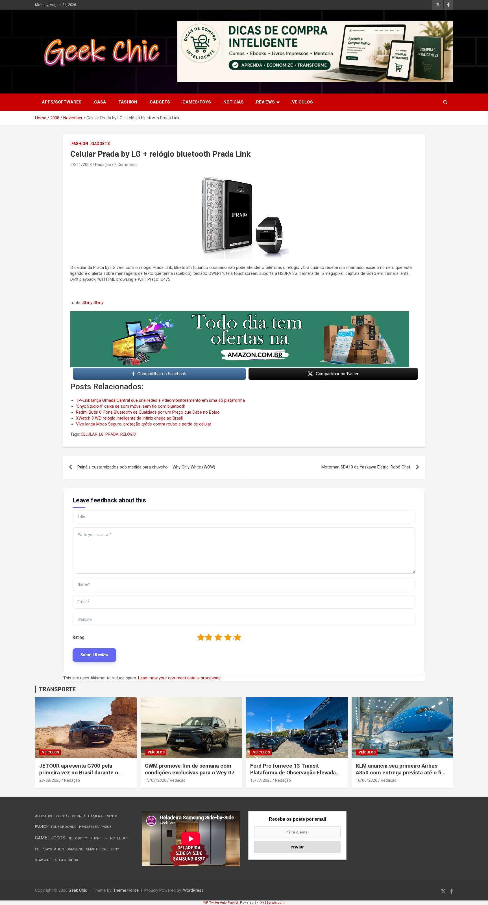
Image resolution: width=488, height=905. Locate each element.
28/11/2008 (81, 164)
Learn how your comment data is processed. (179, 678)
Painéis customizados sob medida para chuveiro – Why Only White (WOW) (146, 467)
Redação (103, 164)
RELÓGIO (128, 434)
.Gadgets (159, 102)
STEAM (60, 860)
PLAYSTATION (53, 849)
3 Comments (126, 164)
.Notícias (233, 102)
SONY (115, 849)
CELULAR (89, 434)
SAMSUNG (75, 849)
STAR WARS (44, 860)
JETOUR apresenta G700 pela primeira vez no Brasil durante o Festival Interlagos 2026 (78, 773)
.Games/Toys (196, 102)
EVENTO (111, 816)
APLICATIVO (44, 816)
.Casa (99, 102)
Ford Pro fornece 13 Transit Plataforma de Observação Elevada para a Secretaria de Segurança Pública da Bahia (293, 776)
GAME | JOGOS (50, 838)
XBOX (73, 860)
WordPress (193, 890)
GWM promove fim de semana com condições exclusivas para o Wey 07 (189, 769)
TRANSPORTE (57, 689)
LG (101, 434)
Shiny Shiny (92, 302)
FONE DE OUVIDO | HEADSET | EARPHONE (81, 827)
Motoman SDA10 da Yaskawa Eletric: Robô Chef (366, 467)
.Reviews (265, 102)
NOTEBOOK (119, 838)
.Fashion (127, 102)
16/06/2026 (366, 780)
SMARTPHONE (97, 849)
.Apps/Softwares (61, 102)
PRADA (112, 434)
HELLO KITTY (77, 838)
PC (37, 849)
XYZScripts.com (272, 902)
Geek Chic (78, 890)
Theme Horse (126, 890)
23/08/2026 (50, 780)
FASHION (42, 827)
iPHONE (95, 838)
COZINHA (79, 816)
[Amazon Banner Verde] (239, 314)
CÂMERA (95, 816)
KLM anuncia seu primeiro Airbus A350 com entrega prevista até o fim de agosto (401, 773)
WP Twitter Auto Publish (221, 902)
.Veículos (302, 102)
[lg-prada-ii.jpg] (244, 174)
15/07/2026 (155, 780)
